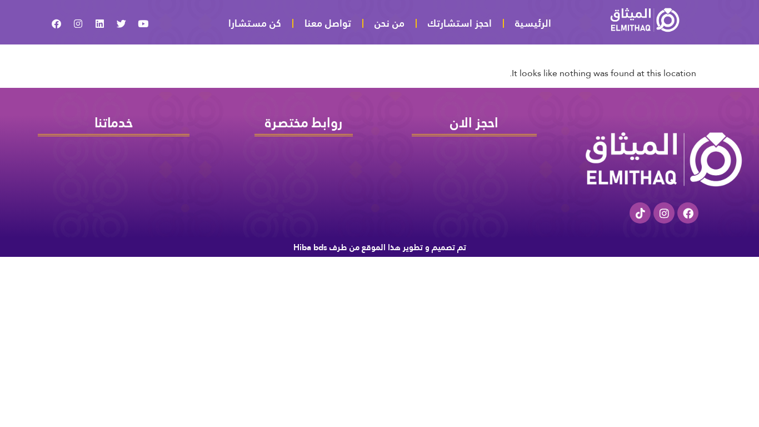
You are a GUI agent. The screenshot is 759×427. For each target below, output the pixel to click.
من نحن (389, 23)
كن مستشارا (254, 23)
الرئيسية (533, 23)
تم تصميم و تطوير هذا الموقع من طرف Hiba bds (379, 247)
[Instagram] (664, 213)
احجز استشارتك (460, 23)
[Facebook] (687, 213)
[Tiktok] (640, 213)
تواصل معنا (327, 23)
